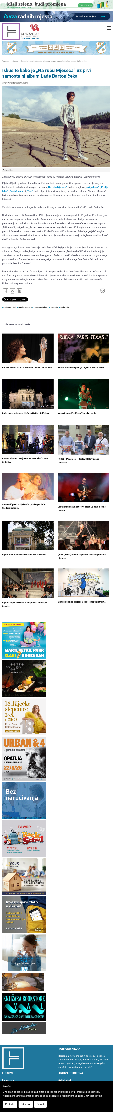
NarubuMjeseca (25, 307)
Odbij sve (26, 1104)
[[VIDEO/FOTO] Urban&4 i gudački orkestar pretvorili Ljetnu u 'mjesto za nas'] (83, 538)
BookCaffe (64, 307)
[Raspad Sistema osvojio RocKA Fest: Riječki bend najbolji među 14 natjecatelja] (28, 439)
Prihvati (40, 1104)
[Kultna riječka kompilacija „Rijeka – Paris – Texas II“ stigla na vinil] (83, 359)
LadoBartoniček (9, 307)
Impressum (8, 1080)
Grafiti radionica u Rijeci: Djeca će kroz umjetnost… (81, 602)
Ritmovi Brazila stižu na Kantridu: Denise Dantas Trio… (27, 367)
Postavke (10, 1104)
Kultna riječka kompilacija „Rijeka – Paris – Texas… (82, 367)
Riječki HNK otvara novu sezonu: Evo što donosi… (25, 554)
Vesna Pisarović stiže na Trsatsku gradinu (77, 413)
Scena (15, 61)
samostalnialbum (41, 307)
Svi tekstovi (64, 1080)
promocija (54, 307)
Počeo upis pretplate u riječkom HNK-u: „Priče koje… (26, 413)
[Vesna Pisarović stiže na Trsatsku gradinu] (83, 396)
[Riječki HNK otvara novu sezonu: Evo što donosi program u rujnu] (28, 538)
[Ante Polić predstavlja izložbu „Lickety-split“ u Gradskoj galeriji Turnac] (28, 486)
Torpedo (5, 61)
